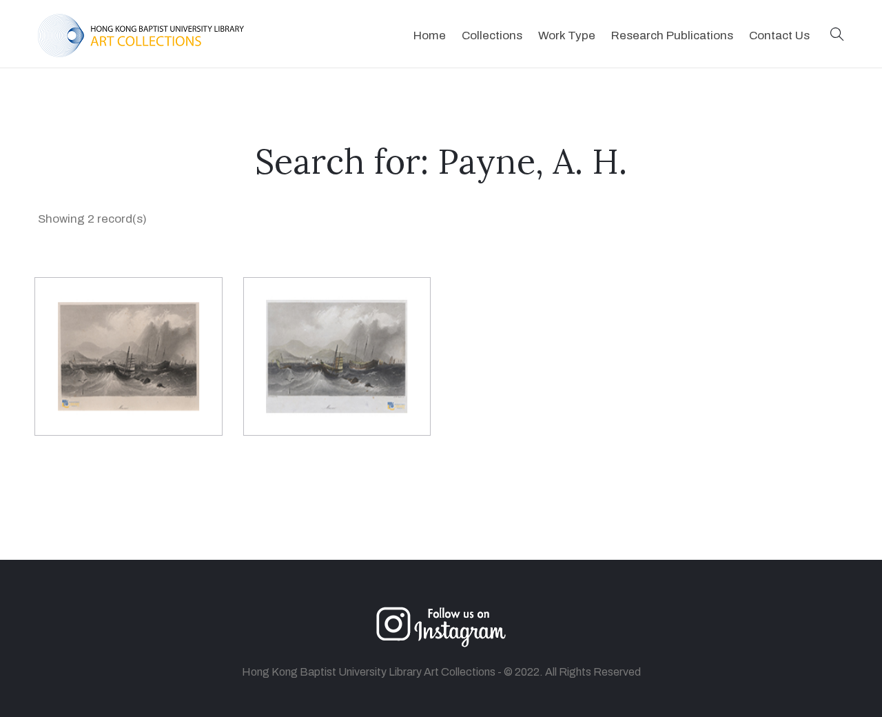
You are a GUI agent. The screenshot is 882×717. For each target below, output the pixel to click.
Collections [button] (492, 35)
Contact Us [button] (779, 35)
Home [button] (429, 35)
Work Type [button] (566, 35)
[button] (837, 35)
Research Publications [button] (672, 35)
